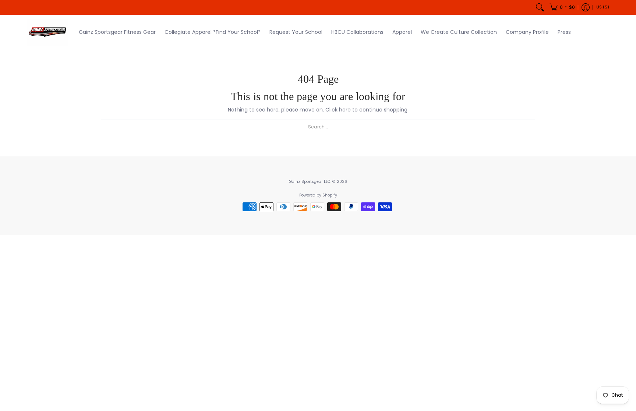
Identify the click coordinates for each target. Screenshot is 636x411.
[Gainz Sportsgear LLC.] (47, 32)
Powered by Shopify (318, 195)
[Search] (540, 7)
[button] (562, 7)
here (345, 109)
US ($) (602, 7)
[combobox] (318, 127)
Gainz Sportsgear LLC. (310, 181)
